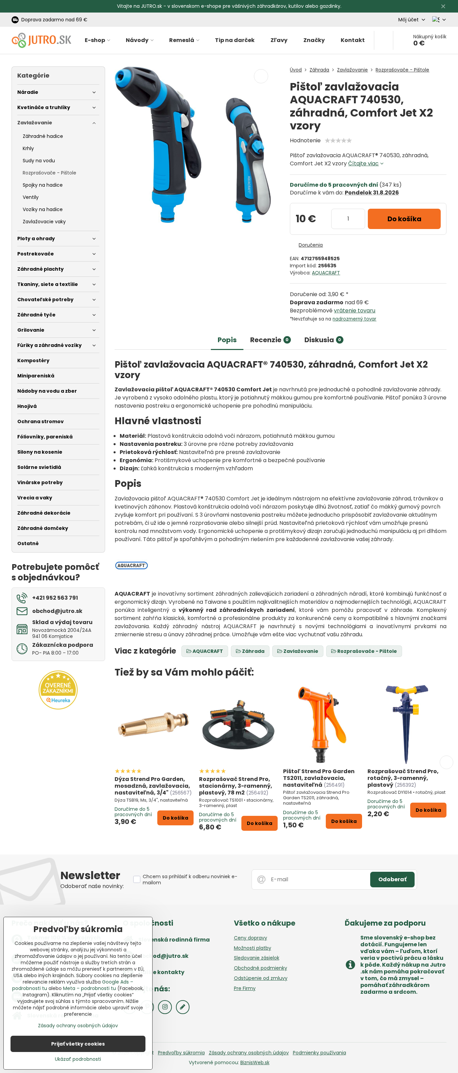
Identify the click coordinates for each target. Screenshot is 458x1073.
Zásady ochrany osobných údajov (249, 1052)
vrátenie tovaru (354, 310)
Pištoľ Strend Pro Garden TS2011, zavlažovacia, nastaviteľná (319, 778)
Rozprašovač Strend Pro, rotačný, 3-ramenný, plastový (403, 778)
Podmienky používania (319, 1052)
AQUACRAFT (326, 272)
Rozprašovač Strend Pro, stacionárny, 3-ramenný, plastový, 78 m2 (235, 786)
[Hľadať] (383, 40)
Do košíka (404, 219)
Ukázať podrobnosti (78, 1059)
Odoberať (392, 879)
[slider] (338, 140)
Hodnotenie (305, 140)
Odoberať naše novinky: (92, 886)
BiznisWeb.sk (255, 1062)
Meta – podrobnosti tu (89, 988)
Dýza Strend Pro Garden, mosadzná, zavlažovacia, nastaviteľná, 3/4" (152, 786)
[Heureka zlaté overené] (58, 707)
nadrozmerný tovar (354, 319)
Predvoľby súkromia (181, 1052)
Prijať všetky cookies (78, 1043)
